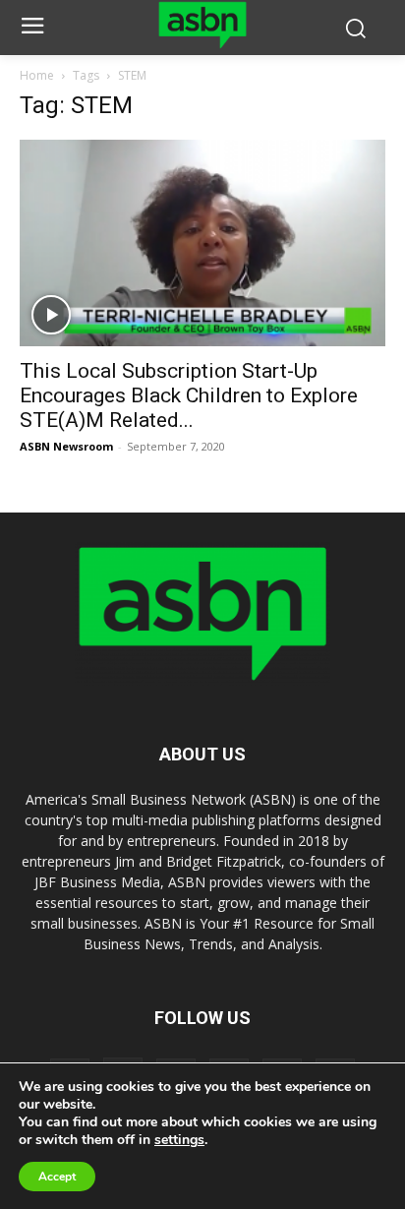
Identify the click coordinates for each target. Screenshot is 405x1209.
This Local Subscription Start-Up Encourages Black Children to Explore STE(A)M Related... (189, 395)
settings (179, 1140)
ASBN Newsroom (66, 446)
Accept (57, 1176)
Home (37, 75)
